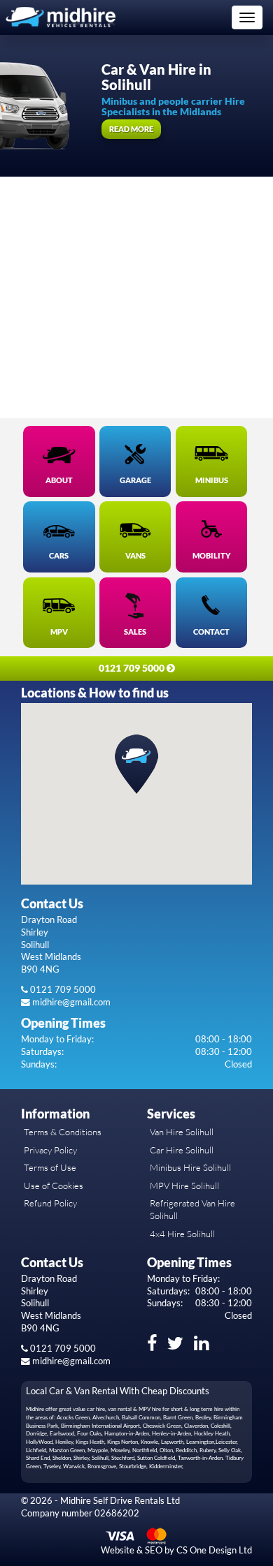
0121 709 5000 (62, 989)
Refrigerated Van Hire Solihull (192, 1209)
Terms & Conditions (63, 1131)
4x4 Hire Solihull (182, 1233)
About (59, 480)
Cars (59, 556)
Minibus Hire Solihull (190, 1167)
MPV (59, 632)
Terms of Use (50, 1167)
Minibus (211, 480)
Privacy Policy (50, 1149)
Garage (135, 480)
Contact (211, 632)
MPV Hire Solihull (184, 1185)
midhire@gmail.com (70, 1002)
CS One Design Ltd (214, 1550)
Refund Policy (50, 1203)
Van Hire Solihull (182, 1131)
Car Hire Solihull (182, 1149)
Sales (135, 632)
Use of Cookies (53, 1185)
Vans (135, 556)
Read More (131, 128)
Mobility (211, 556)
